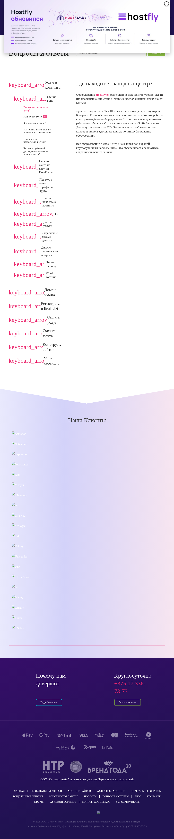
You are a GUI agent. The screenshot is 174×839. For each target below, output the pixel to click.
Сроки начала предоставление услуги (35, 140)
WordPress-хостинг (111, 791)
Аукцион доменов (63, 801)
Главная (19, 791)
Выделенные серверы (28, 796)
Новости (90, 796)
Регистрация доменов (46, 791)
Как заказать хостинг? (34, 123)
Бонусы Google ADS (96, 801)
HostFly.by (102, 94)
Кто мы (39, 801)
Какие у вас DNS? (32, 116)
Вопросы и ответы (115, 796)
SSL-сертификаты (128, 801)
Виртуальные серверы (146, 791)
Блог (138, 796)
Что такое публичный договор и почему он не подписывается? (35, 151)
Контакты (154, 796)
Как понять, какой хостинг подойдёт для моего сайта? (37, 131)
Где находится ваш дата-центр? (35, 109)
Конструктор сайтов (63, 796)
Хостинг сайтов (79, 791)
